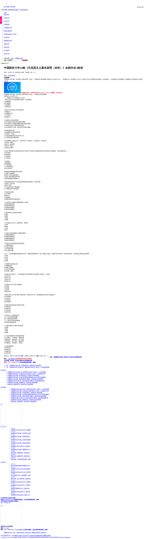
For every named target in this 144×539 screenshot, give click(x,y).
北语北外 (6, 37)
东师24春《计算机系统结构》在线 (21, 459)
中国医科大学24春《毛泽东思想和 (21, 439)
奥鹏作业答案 (36, 532)
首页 (5, 13)
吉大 (14, 532)
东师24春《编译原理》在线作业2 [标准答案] (20, 384)
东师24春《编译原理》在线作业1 (20, 456)
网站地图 (47, 535)
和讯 (39, 355)
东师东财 (6, 24)
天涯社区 (44, 355)
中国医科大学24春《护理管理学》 (21, 436)
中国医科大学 (8, 27)
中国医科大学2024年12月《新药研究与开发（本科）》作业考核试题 (29, 367)
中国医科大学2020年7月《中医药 (20, 485)
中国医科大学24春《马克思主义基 (21, 433)
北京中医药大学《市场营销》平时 (21, 475)
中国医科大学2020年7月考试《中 (20, 495)
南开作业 (28, 532)
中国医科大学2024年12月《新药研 (21, 430)
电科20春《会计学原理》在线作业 (21, 478)
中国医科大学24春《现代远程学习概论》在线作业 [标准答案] (25, 379)
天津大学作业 (20, 532)
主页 (12, 58)
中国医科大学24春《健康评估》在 (21, 449)
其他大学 (6, 47)
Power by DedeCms (65, 537)
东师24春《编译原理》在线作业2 (20, 452)
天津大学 (6, 18)
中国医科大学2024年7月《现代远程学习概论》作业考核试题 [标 (26, 380)
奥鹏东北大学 (8, 532)
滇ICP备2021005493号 (22, 535)
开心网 (29, 355)
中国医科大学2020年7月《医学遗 (20, 491)
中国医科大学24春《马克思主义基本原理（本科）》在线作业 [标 (26, 373)
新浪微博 (19, 355)
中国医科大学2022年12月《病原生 (21, 482)
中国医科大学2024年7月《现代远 (20, 446)
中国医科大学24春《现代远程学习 (21, 443)
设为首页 (12, 6)
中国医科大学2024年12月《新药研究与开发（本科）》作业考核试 (26, 372)
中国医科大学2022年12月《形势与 (21, 472)
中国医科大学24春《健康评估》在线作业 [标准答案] (22, 382)
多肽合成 (43, 532)
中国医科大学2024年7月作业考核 (20, 469)
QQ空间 (13, 355)
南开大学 (6, 14)
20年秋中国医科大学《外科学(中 (20, 488)
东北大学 (6, 21)
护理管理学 (11, 75)
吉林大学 (6, 44)
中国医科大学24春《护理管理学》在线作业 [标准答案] (25, 365)
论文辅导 (6, 50)
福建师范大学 (8, 40)
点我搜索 (24, 60)
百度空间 (34, 355)
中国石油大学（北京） (10, 34)
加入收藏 (6, 6)
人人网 (24, 355)
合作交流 (6, 53)
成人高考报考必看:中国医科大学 (20, 465)
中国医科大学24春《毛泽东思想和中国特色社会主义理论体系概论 (26, 377)
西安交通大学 (8, 31)
